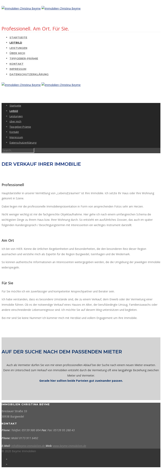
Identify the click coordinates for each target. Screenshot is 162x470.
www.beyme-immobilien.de (69, 446)
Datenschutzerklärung (29, 74)
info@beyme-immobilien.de (28, 446)
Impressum (17, 68)
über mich (17, 53)
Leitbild (15, 42)
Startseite (18, 37)
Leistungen (18, 47)
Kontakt (16, 63)
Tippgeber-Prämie (23, 58)
